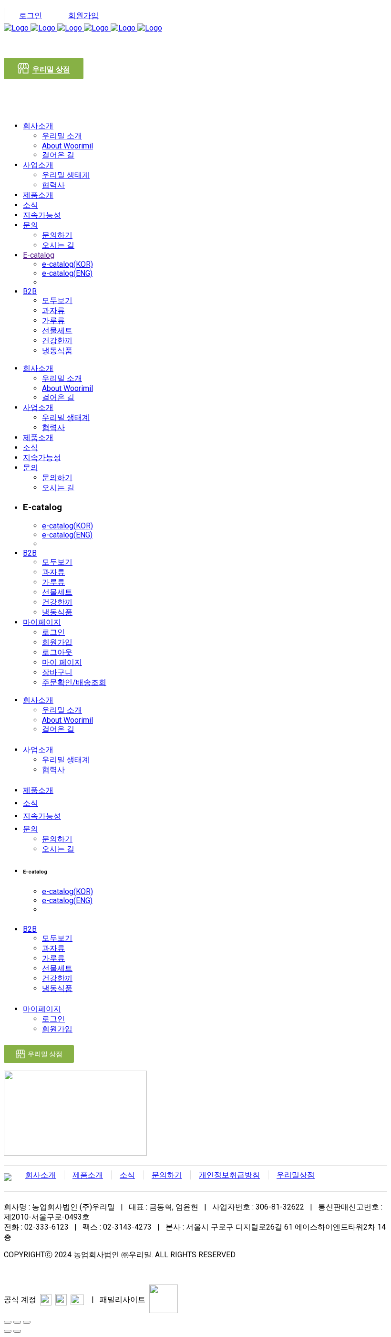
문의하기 (167, 1174)
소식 (127, 1174)
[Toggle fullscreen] (17, 1322)
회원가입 (83, 15)
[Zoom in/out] (27, 1322)
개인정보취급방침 (229, 1174)
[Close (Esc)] (7, 1322)
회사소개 (40, 1174)
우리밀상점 (296, 1174)
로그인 (30, 15)
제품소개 (87, 1174)
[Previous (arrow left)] (7, 1331)
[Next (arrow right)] (17, 1331)
